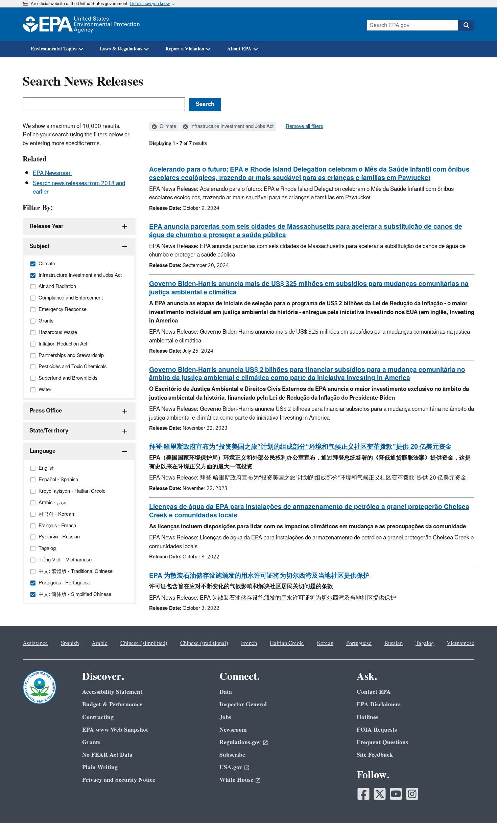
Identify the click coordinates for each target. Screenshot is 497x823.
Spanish (70, 643)
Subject (39, 246)
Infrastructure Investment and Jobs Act (231, 126)
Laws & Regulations (121, 49)
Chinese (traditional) (204, 643)
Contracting (98, 717)
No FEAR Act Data (107, 754)
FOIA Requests (377, 729)
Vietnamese (460, 643)
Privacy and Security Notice (118, 779)
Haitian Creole (287, 643)
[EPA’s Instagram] (412, 794)
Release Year (46, 226)
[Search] (466, 25)
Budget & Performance (112, 704)
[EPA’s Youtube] (396, 794)
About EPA (239, 49)
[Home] (81, 24)
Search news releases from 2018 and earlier (79, 187)
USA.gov (230, 767)
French (249, 643)
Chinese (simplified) (143, 643)
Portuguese (359, 643)
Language (42, 451)
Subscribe (232, 754)
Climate (167, 126)
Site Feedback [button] (375, 754)
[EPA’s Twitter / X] (379, 794)
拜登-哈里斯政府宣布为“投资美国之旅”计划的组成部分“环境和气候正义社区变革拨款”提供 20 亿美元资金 (300, 446)
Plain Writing (100, 767)
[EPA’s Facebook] (363, 794)
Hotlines (367, 717)
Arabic (100, 643)
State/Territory (48, 431)
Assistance (35, 643)
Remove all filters (304, 126)
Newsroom (233, 729)
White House (236, 779)
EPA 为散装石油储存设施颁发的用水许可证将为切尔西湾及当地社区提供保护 (259, 575)
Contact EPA (374, 691)
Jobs (225, 717)
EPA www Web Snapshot (115, 729)
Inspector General (243, 704)
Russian (393, 643)
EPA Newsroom (52, 173)
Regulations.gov (240, 742)
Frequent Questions (382, 742)
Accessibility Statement (112, 691)
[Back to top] (478, 804)
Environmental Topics (54, 49)
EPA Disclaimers (379, 704)
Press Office (45, 411)
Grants (91, 742)
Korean (325, 643)
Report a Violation (184, 49)
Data (225, 691)
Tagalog (425, 643)
